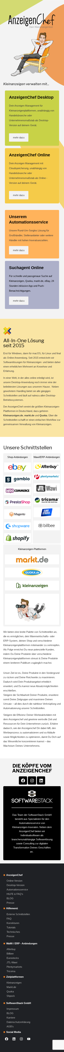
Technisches (13, 931)
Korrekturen (13, 923)
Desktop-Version (15, 885)
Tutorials (11, 927)
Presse (10, 902)
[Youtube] (28, 1039)
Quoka (10, 991)
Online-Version (14, 880)
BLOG (10, 898)
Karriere (11, 1017)
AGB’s (10, 1026)
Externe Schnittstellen (18, 914)
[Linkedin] (41, 780)
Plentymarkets (14, 966)
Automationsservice (17, 889)
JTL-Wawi (12, 962)
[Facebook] (23, 780)
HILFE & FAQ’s (15, 894)
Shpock (11, 995)
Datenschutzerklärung (18, 1022)
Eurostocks (13, 958)
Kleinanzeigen (14, 982)
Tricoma (11, 971)
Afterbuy (11, 949)
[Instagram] (32, 780)
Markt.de (11, 987)
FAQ (9, 918)
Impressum (13, 1008)
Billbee (10, 953)
